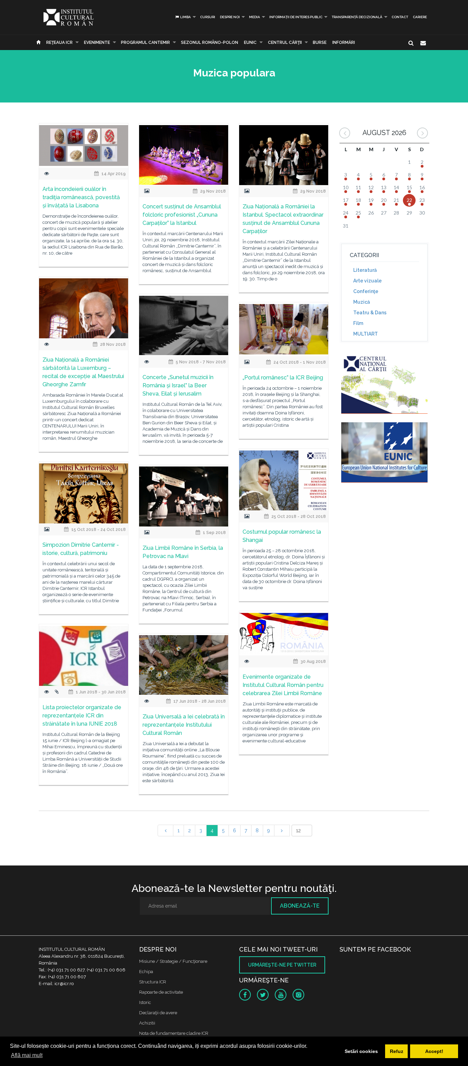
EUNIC (250, 42)
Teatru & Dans (369, 312)
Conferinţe (365, 291)
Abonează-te (300, 906)
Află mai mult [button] (26, 1055)
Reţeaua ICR (59, 42)
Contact (400, 17)
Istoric (145, 1002)
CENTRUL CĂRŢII (285, 42)
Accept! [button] (434, 1051)
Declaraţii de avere (158, 1012)
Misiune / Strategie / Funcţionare (173, 961)
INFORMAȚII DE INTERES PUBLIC (295, 17)
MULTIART (365, 334)
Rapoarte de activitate (161, 992)
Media (254, 17)
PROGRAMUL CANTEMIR (145, 42)
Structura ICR (152, 981)
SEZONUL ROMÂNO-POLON (209, 42)
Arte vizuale (367, 280)
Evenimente (97, 42)
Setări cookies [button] (361, 1051)
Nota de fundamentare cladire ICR (173, 1033)
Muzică (361, 302)
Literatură (365, 270)
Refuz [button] (396, 1051)
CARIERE (420, 17)
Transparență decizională (357, 17)
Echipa (146, 971)
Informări (343, 42)
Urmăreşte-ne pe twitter (282, 965)
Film (358, 323)
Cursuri (207, 17)
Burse (320, 42)
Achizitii (147, 1023)
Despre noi (230, 17)
